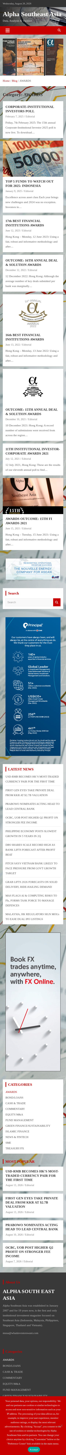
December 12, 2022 (16, 270)
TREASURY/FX (15, 1148)
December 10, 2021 (16, 419)
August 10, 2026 (14, 1234)
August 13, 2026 (14, 1185)
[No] (61, 1425)
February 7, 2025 (14, 116)
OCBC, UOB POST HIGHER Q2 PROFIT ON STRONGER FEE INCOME (29, 1252)
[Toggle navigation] (7, 30)
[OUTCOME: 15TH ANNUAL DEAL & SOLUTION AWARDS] (33, 387)
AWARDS (11, 1092)
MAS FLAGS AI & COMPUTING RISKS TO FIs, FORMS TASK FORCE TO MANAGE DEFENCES (31, 900)
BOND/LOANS (14, 1097)
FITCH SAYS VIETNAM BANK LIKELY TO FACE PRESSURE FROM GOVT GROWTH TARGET (31, 868)
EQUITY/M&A (14, 1114)
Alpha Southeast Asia (32, 14)
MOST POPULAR (19, 1161)
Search (56, 602)
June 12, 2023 (13, 230)
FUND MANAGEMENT (20, 1120)
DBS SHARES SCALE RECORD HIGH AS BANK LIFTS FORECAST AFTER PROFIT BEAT (30, 849)
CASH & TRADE (16, 1103)
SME (8, 1142)
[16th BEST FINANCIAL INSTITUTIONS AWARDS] (33, 312)
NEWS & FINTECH (17, 1137)
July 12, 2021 (13, 458)
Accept (34, 1449)
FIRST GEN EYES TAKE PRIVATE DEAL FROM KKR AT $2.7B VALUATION (32, 1202)
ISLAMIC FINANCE (17, 1131)
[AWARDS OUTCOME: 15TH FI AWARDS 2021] (33, 496)
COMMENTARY (15, 1108)
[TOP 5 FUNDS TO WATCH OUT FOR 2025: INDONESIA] (33, 159)
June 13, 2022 (13, 344)
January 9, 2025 (14, 191)
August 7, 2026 (13, 1261)
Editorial (30, 116)
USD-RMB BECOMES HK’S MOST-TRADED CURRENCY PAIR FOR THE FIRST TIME (32, 1175)
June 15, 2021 (13, 528)
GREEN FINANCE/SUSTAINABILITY (28, 1125)
